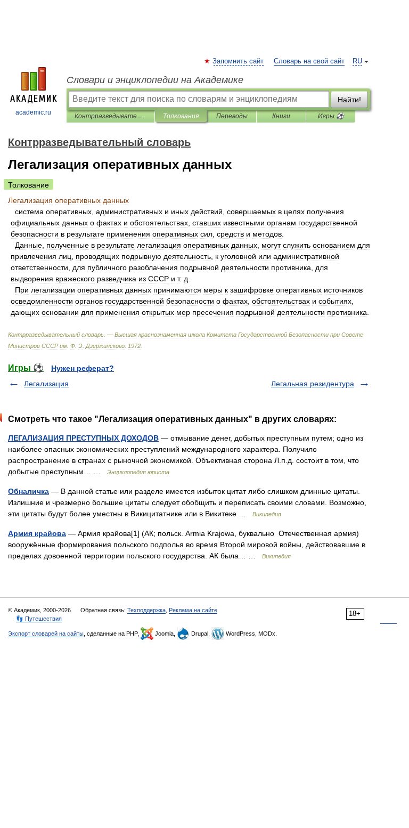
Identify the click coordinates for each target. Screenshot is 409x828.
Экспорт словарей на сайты (46, 633)
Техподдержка (146, 610)
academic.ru (33, 112)
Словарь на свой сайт (309, 61)
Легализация (46, 383)
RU (357, 61)
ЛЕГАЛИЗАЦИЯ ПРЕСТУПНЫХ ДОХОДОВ (83, 438)
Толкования (181, 116)
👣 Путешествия (39, 618)
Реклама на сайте (193, 610)
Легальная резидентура (312, 383)
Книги (281, 116)
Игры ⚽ (331, 116)
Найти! (349, 99)
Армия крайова (37, 533)
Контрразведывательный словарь (110, 116)
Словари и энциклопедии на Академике (155, 80)
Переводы (232, 116)
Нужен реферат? (82, 368)
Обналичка (28, 491)
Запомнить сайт (239, 61)
